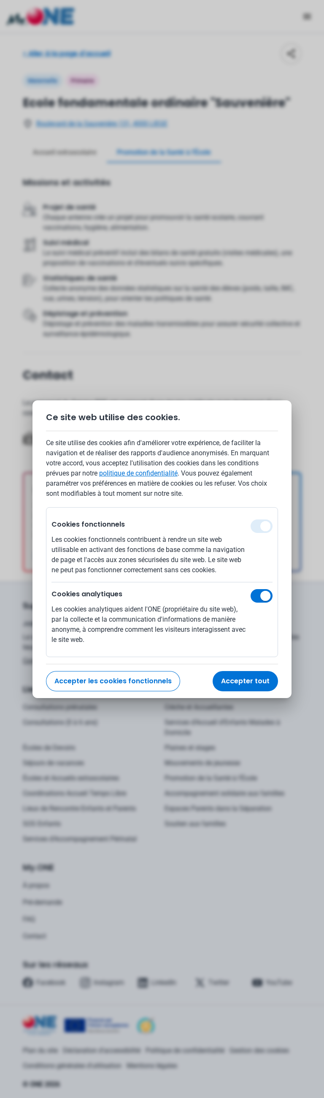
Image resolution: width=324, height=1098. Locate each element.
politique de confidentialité (138, 473)
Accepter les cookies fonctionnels (113, 681)
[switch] (262, 596)
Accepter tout (245, 681)
